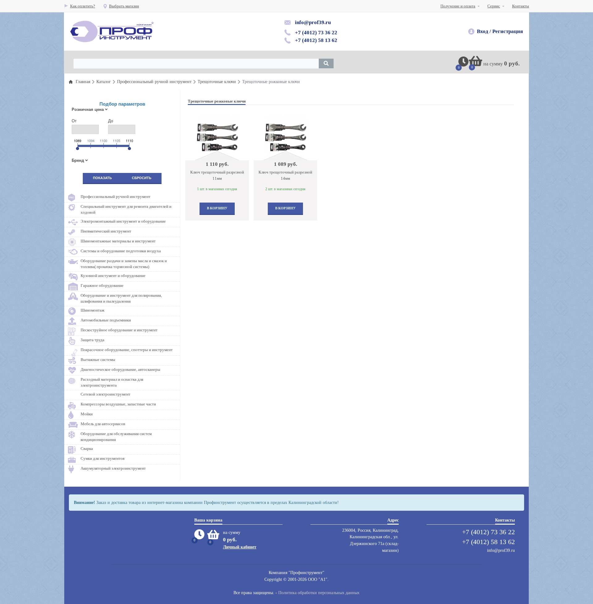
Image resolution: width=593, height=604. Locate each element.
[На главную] (112, 31)
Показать (102, 177)
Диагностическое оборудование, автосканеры (120, 369)
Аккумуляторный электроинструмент (113, 468)
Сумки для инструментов (102, 458)
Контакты (520, 6)
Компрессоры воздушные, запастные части (118, 404)
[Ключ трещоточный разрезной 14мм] (286, 137)
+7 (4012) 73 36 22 (316, 33)
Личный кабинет (239, 546)
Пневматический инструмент (106, 231)
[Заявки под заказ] (463, 64)
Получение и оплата (457, 6)
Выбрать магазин (124, 6)
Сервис (493, 6)
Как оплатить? (82, 6)
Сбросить (141, 177)
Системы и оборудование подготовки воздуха (121, 251)
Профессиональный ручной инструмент (115, 196)
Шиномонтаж (92, 310)
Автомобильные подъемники (106, 320)
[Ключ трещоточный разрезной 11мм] (217, 137)
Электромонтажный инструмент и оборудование (123, 221)
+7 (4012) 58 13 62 (316, 40)
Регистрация (507, 31)
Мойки (87, 414)
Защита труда (92, 340)
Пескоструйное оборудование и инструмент (119, 330)
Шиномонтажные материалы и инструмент (118, 241)
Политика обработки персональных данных (319, 592)
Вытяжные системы (98, 359)
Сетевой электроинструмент (105, 394)
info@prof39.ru (313, 22)
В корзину (217, 208)
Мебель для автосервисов (103, 424)
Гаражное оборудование (102, 285)
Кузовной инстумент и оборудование (113, 275)
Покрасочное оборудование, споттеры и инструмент (127, 349)
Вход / (484, 31)
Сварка (87, 448)
